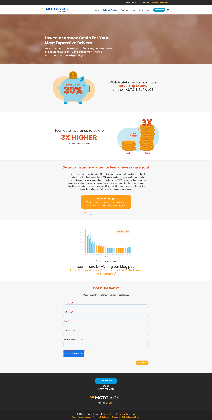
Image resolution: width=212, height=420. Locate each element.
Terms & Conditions (126, 413)
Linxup (112, 402)
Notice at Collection (101, 416)
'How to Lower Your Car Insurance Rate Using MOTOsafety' (106, 272)
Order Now (159, 10)
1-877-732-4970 (159, 2)
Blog (133, 10)
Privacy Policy (109, 413)
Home (96, 10)
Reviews (124, 10)
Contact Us (144, 10)
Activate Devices (131, 3)
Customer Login (144, 3)
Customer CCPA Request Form (126, 416)
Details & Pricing (110, 10)
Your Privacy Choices (81, 416)
